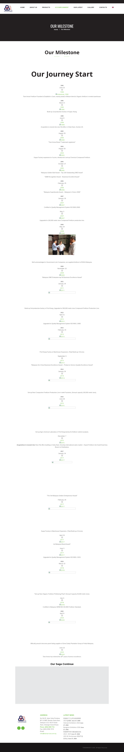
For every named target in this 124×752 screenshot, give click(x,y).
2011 (62, 288)
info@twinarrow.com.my (48, 734)
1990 (62, 92)
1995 (62, 107)
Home (56, 29)
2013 (62, 334)
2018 (62, 568)
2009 (62, 273)
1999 (62, 122)
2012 (62, 319)
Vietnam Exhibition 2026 (71, 723)
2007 (62, 203)
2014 (62, 376)
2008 (62, 231)
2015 (62, 403)
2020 (62, 618)
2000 (62, 138)
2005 (62, 168)
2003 (62, 153)
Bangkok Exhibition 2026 (71, 727)
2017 (62, 458)
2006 (62, 188)
